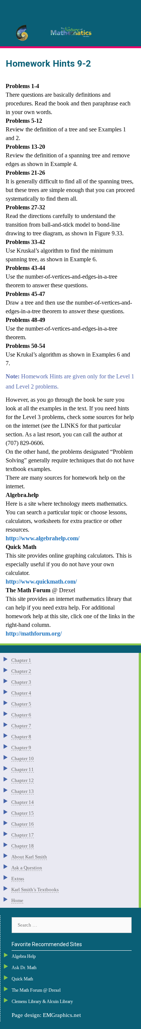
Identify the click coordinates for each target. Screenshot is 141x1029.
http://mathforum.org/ (34, 633)
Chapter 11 (22, 769)
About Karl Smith (29, 857)
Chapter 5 (21, 704)
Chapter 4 (21, 693)
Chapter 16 (22, 824)
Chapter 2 (21, 671)
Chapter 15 (22, 813)
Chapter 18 (22, 846)
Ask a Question (26, 867)
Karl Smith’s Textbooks (35, 889)
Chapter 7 (21, 726)
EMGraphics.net (62, 1015)
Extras (17, 878)
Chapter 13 (22, 791)
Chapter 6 (21, 715)
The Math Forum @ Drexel (36, 990)
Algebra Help (24, 956)
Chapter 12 (22, 780)
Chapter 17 (22, 835)
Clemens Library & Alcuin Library (42, 1001)
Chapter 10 (22, 758)
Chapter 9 (21, 747)
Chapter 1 (21, 660)
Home (17, 900)
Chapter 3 (21, 682)
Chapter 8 (21, 736)
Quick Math (22, 979)
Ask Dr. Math (24, 967)
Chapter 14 (22, 802)
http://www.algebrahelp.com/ (42, 538)
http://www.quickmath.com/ (41, 581)
